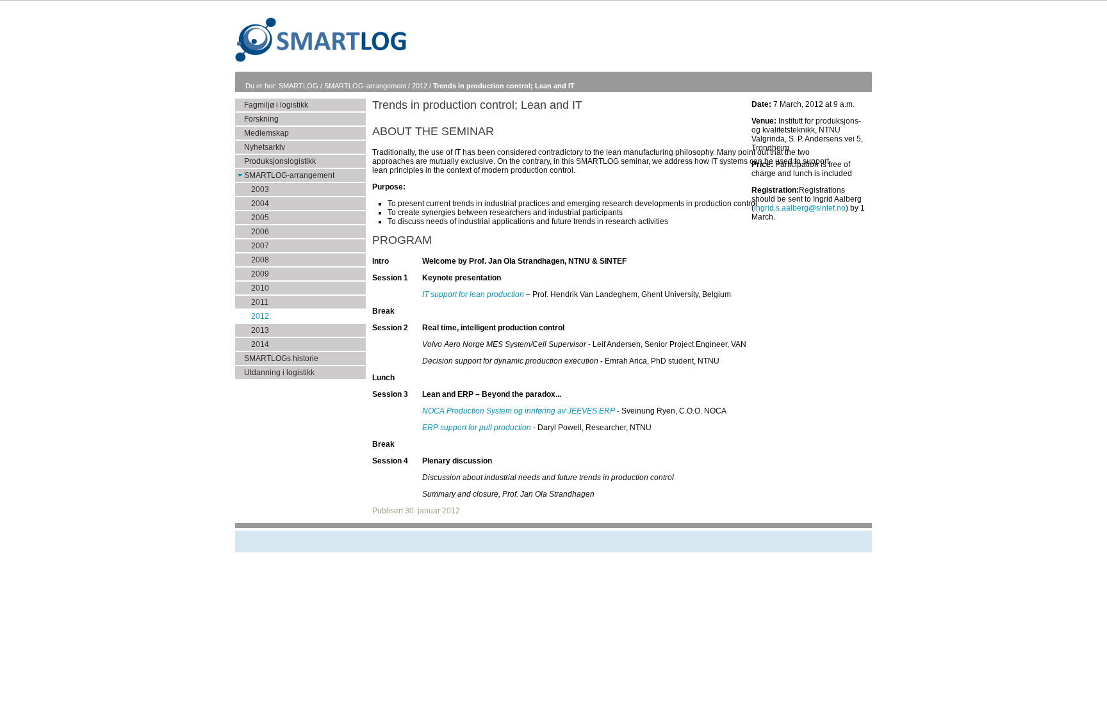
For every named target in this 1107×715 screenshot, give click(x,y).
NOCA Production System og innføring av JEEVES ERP (518, 410)
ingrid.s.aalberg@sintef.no (800, 208)
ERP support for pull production (476, 427)
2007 (260, 245)
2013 (260, 330)
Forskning (261, 119)
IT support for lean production (473, 294)
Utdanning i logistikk (279, 372)
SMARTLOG (299, 86)
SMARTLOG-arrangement (366, 86)
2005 (260, 217)
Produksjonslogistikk (280, 161)
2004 (260, 203)
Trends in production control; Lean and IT (504, 86)
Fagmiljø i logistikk (276, 104)
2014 (260, 344)
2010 (260, 288)
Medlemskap (266, 133)
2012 (420, 86)
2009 (260, 273)
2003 (260, 189)
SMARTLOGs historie (281, 358)
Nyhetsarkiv (264, 147)
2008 (260, 259)
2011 (259, 302)
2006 (260, 231)
